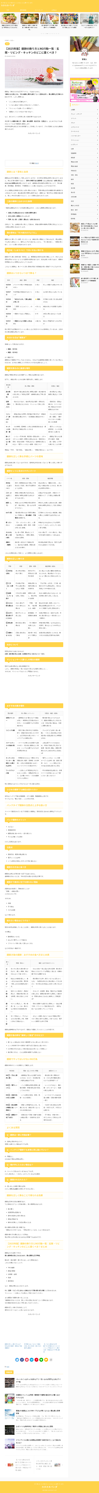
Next (96, 21)
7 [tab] (53, 34)
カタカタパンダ (8, 5)
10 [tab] (59, 34)
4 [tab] (47, 34)
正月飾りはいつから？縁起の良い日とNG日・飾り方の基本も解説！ (32, 1346)
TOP (7, 10)
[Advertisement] (34, 146)
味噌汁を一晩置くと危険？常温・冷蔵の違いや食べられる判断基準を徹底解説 (90, 267)
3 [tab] (45, 34)
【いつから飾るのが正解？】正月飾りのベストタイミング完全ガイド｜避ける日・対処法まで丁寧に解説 (51, 1348)
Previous (2, 21)
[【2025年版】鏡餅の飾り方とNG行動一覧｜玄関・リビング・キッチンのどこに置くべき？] (32, 1360)
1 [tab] (41, 34)
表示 (36, 163)
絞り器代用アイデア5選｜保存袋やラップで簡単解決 (30, 26)
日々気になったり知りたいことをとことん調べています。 (49, 1484)
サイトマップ (38, 10)
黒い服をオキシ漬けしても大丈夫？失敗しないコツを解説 (49, 26)
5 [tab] (49, 34)
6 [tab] (51, 34)
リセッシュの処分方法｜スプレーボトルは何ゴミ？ (69, 26)
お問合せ (54, 10)
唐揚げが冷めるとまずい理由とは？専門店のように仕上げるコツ (90, 253)
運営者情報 (23, 10)
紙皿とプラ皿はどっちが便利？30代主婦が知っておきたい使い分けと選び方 (89, 226)
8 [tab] (55, 34)
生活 (8, 1366)
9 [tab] (57, 34)
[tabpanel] (10, 23)
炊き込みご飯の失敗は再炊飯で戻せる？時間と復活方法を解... (89, 26)
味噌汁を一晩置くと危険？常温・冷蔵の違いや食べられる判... (9, 27)
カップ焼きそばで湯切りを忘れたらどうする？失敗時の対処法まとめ (90, 240)
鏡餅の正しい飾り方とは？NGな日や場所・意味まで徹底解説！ (13, 1346)
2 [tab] (43, 34)
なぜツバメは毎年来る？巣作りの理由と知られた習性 (34, 1426)
